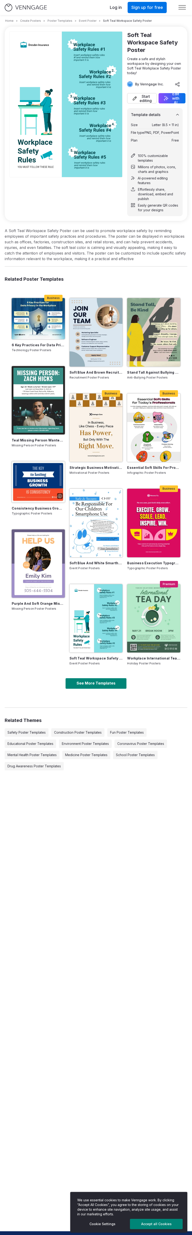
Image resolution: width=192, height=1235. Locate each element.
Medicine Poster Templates (86, 755)
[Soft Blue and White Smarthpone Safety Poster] (96, 523)
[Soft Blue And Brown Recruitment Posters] (96, 332)
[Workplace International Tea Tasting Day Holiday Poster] (153, 618)
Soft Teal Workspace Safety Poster (96, 658)
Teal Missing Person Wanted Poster (38, 440)
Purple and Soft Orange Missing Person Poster (38, 603)
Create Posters (30, 20)
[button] (142, 98)
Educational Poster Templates (30, 744)
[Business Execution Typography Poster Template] (153, 523)
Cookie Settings (102, 1224)
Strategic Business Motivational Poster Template (96, 468)
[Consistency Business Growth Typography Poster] (38, 481)
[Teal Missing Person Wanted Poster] (38, 400)
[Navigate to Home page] (26, 7)
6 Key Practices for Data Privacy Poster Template (38, 345)
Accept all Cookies (156, 1224)
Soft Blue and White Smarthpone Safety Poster (96, 563)
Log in (116, 7)
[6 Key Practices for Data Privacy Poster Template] (38, 318)
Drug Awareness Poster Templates (34, 766)
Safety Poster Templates (26, 732)
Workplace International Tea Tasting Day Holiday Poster (153, 658)
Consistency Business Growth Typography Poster (38, 508)
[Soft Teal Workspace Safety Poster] (96, 618)
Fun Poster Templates (127, 732)
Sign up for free (147, 7)
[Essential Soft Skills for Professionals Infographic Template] (153, 427)
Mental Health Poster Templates (32, 755)
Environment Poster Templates (85, 744)
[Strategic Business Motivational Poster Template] (96, 427)
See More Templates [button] (96, 683)
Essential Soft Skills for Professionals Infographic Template (153, 468)
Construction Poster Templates (78, 732)
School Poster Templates (135, 755)
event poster (87, 20)
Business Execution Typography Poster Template (153, 563)
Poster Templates (60, 20)
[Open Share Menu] (177, 84)
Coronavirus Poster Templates (140, 744)
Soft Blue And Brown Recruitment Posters (96, 372)
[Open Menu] (182, 7)
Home (9, 20)
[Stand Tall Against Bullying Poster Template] (153, 332)
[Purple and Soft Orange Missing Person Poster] (38, 563)
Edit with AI (175, 98)
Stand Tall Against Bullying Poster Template (153, 372)
